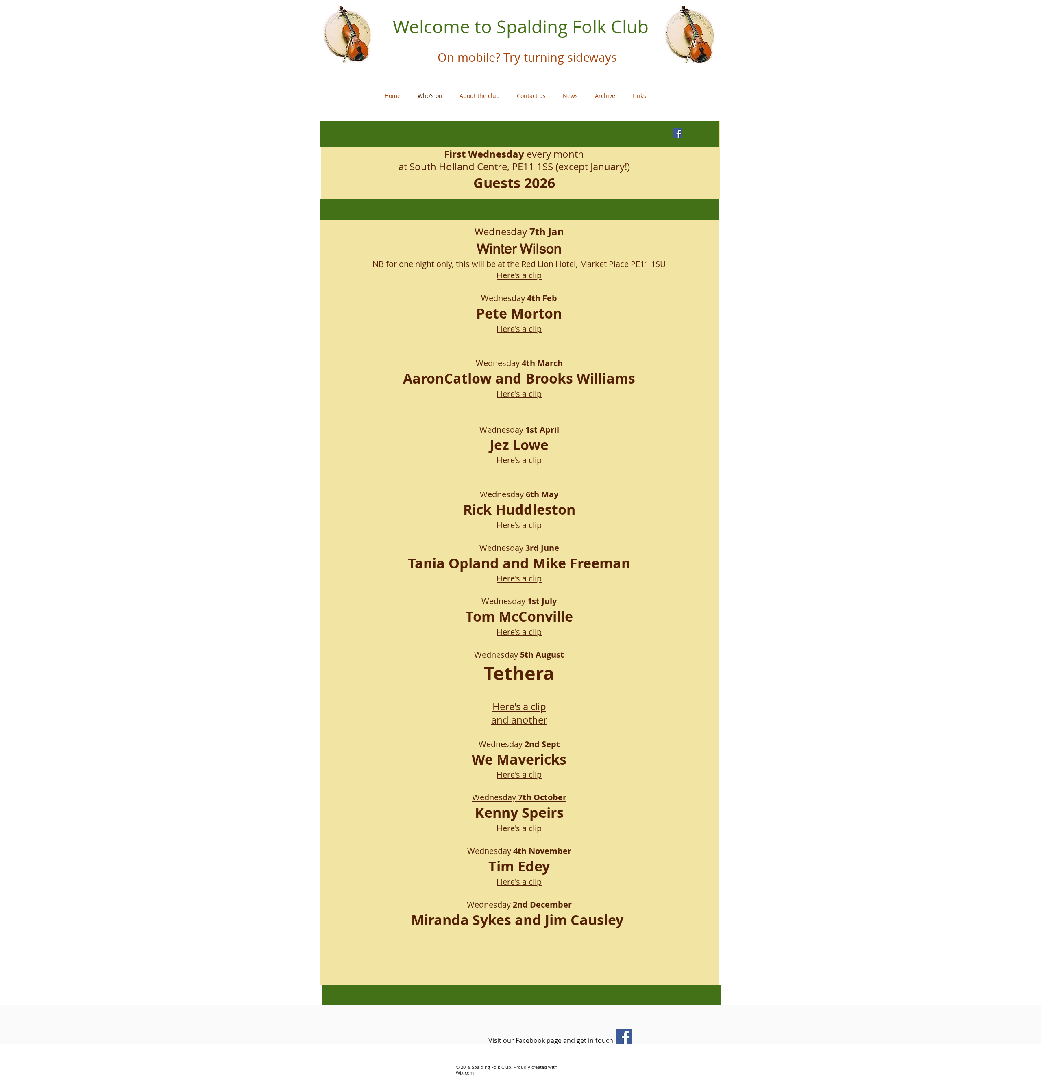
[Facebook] (624, 1036)
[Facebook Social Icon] (677, 133)
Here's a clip (519, 275)
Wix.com (465, 1073)
